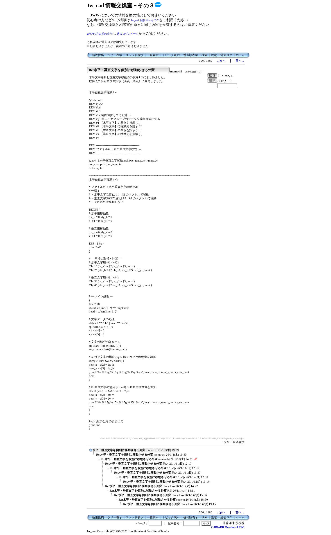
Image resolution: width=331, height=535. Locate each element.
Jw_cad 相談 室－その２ (145, 20)
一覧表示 (153, 55)
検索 (204, 55)
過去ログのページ (127, 33)
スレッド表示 (134, 55)
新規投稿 (98, 55)
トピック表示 (171, 55)
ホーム (240, 55)
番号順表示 (190, 55)
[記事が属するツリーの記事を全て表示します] (91, 451)
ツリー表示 (114, 55)
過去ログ (226, 55)
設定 (214, 55)
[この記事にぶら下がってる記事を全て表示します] (94, 456)
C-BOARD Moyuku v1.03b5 (227, 527)
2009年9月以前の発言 (99, 33)
